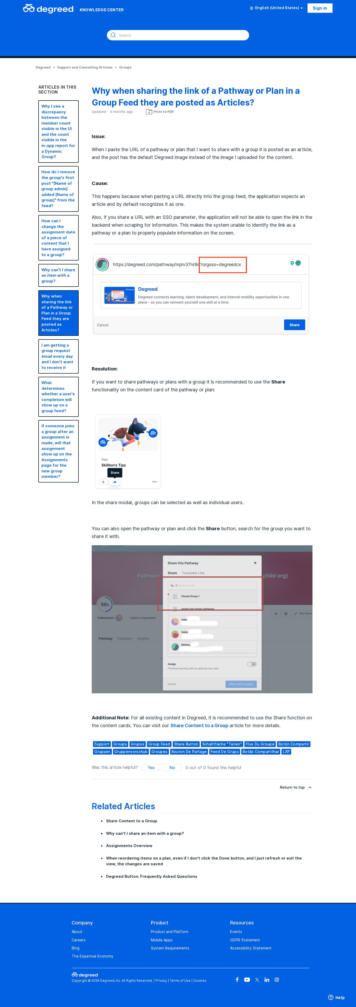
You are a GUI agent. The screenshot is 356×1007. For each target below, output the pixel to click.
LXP (286, 751)
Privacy (161, 980)
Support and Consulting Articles (85, 67)
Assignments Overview (129, 845)
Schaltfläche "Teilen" (222, 744)
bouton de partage (189, 751)
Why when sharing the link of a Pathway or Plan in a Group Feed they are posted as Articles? (57, 313)
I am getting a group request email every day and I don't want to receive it (57, 356)
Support (101, 744)
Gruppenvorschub (131, 751)
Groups (125, 67)
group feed (159, 744)
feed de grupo (225, 751)
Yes (151, 767)
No (172, 767)
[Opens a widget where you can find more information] (336, 997)
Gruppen (102, 751)
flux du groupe (260, 744)
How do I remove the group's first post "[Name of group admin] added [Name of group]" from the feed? (58, 188)
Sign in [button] (320, 8)
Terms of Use (180, 980)
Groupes (159, 751)
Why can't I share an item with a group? (58, 275)
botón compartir (293, 744)
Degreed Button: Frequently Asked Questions (151, 876)
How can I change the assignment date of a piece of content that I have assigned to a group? (58, 237)
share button (186, 744)
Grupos (137, 744)
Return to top (292, 787)
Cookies (199, 980)
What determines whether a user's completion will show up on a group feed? (58, 396)
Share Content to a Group (199, 725)
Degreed (43, 67)
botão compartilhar (261, 751)
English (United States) (277, 8)
